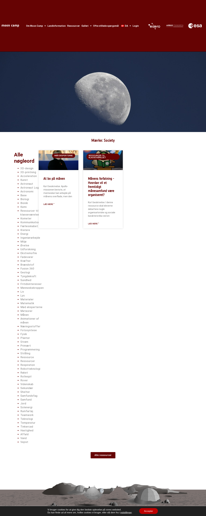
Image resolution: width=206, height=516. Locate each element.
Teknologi (26, 418)
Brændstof (27, 264)
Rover (24, 380)
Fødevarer (26, 257)
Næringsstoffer (30, 326)
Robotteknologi (30, 368)
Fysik (23, 334)
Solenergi (26, 407)
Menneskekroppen (32, 287)
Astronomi (26, 191)
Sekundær (26, 388)
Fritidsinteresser (31, 284)
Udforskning (28, 249)
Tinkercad (26, 426)
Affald (24, 434)
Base (23, 195)
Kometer (26, 218)
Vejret (24, 442)
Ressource (27, 357)
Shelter (25, 391)
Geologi (25, 272)
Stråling (25, 353)
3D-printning (28, 172)
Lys (22, 295)
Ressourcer (73, 26)
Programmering (30, 349)
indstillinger (126, 512)
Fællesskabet (29, 226)
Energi (24, 233)
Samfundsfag (28, 395)
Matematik (27, 303)
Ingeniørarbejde (30, 237)
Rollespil (26, 376)
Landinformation (56, 26)
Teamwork (27, 415)
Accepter (148, 511)
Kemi (23, 206)
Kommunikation (30, 222)
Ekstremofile (28, 253)
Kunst (24, 179)
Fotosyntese (28, 330)
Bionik (24, 203)
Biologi (24, 199)
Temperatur (27, 422)
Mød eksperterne (31, 307)
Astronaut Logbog (32, 187)
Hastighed (26, 430)
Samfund (26, 399)
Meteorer (26, 311)
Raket (24, 372)
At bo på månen (54, 178)
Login (136, 26)
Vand (23, 438)
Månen (24, 314)
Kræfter (25, 260)
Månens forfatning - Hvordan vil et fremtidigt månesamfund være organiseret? (101, 186)
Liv (22, 291)
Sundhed (25, 280)
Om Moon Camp (34, 26)
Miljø (23, 241)
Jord (23, 403)
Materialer (27, 299)
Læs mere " (48, 204)
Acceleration (28, 176)
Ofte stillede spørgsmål (106, 26)
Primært (25, 345)
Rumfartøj (26, 411)
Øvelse (24, 245)
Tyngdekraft (28, 276)
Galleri (85, 26)
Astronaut (26, 183)
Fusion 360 (27, 268)
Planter (25, 338)
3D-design (26, 168)
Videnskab (26, 384)
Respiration (27, 364)
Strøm (24, 341)
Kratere (25, 230)
